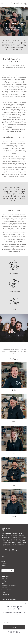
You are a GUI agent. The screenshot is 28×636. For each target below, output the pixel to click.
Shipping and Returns (6, 581)
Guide (2, 583)
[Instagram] (14, 632)
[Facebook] (8, 632)
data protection (12, 614)
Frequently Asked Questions (8, 585)
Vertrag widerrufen (8, 571)
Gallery (3, 559)
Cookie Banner (5, 594)
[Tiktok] (20, 632)
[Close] (25, 603)
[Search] (22, 3)
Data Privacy (4, 587)
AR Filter (3, 565)
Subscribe (14, 627)
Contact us (4, 578)
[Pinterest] (17, 632)
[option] (14, 21)
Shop (2, 556)
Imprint (3, 592)
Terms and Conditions (6, 590)
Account (3, 568)
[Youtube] (11, 632)
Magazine (3, 563)
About (3, 561)
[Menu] (2, 3)
